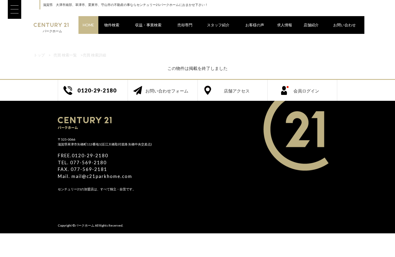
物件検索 (111, 25)
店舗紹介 (311, 25)
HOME (88, 25)
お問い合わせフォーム (166, 90)
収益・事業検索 (148, 25)
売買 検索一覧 (65, 55)
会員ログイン (306, 90)
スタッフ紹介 (218, 25)
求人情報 (284, 25)
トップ (39, 55)
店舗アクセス (237, 90)
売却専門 (184, 25)
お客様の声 (254, 25)
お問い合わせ (344, 25)
